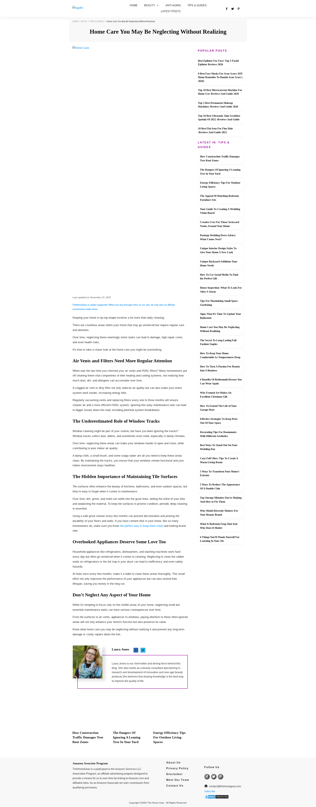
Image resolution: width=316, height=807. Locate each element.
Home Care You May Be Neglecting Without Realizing (158, 31)
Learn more (91, 309)
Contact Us (175, 785)
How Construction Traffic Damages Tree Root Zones (87, 737)
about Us (172, 762)
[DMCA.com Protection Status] (216, 796)
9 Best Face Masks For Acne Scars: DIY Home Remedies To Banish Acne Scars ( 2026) (220, 77)
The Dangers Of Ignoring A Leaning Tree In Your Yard (126, 737)
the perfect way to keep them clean (141, 525)
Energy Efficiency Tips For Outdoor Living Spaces (169, 737)
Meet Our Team (177, 779)
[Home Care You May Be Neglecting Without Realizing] (130, 169)
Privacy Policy (176, 768)
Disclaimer (174, 774)
